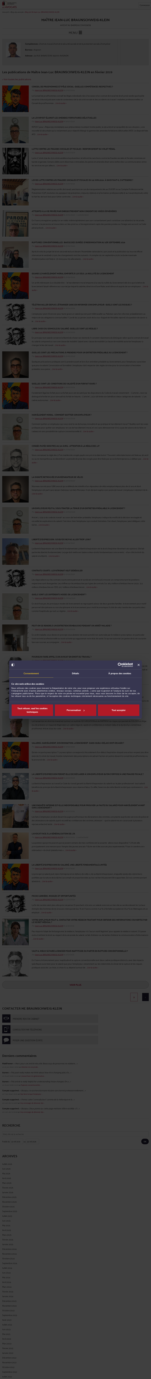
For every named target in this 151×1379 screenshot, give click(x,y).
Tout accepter (119, 710)
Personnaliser (74, 710)
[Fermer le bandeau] (139, 665)
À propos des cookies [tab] (119, 673)
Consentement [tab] (31, 673)
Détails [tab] (75, 673)
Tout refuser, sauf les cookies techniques (32, 710)
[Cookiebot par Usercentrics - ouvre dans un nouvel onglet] (120, 665)
